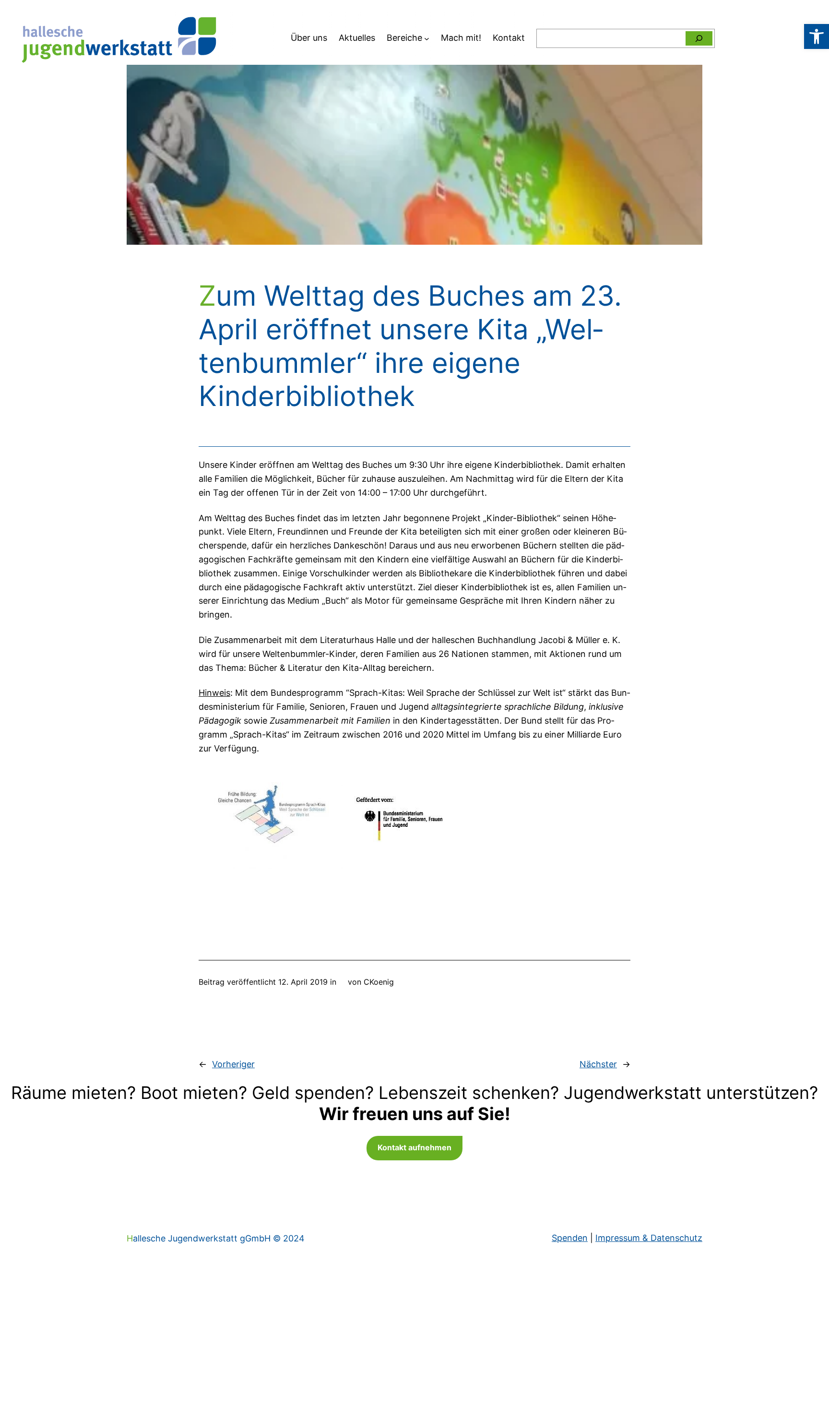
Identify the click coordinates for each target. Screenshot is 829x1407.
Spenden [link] (570, 1238)
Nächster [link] (598, 1064)
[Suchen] (699, 38)
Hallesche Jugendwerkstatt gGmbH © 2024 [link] (216, 1238)
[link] (816, 36)
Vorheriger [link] (233, 1064)
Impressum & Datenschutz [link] (648, 1238)
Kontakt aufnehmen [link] (414, 1147)
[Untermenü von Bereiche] (426, 38)
